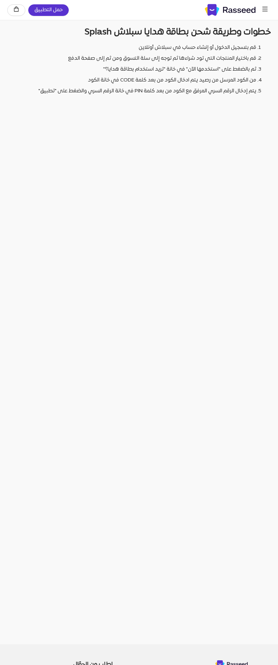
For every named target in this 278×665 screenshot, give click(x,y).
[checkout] (16, 10)
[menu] (265, 10)
